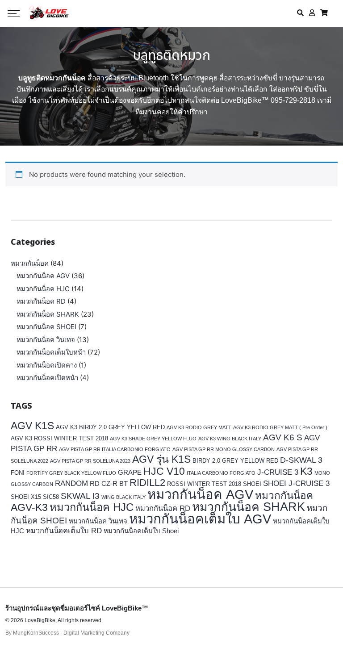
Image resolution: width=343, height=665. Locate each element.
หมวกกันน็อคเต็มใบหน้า (51, 352)
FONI (18, 472)
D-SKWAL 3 (301, 460)
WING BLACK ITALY (123, 497)
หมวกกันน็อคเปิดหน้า (47, 377)
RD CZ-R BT (109, 483)
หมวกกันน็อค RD (41, 301)
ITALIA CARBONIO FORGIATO (221, 473)
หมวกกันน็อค (30, 263)
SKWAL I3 (80, 496)
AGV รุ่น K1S (161, 459)
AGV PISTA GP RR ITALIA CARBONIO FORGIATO (115, 449)
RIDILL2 (147, 482)
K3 (306, 471)
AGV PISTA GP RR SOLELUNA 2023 (90, 461)
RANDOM (71, 483)
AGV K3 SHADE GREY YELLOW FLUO (153, 438)
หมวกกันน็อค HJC (43, 288)
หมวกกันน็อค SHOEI (46, 326)
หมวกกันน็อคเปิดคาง (47, 365)
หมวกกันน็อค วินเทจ (46, 339)
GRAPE (130, 472)
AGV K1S (32, 425)
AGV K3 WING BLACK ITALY (229, 438)
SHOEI (252, 484)
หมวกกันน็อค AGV (43, 276)
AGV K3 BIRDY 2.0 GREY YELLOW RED (110, 427)
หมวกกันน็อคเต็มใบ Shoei (141, 531)
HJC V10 (164, 471)
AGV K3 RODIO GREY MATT (199, 427)
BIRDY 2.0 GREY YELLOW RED (235, 460)
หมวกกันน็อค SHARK (48, 314)
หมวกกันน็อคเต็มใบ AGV (200, 518)
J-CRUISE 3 (277, 472)
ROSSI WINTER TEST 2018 (204, 484)
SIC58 (51, 497)
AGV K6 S (282, 437)
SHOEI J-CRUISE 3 (296, 483)
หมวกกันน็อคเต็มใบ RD (64, 531)
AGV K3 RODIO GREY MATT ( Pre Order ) (280, 427)
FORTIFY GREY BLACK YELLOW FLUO (71, 473)
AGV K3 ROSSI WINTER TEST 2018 (59, 438)
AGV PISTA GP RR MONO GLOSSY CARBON (223, 449)
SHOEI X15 (26, 497)
